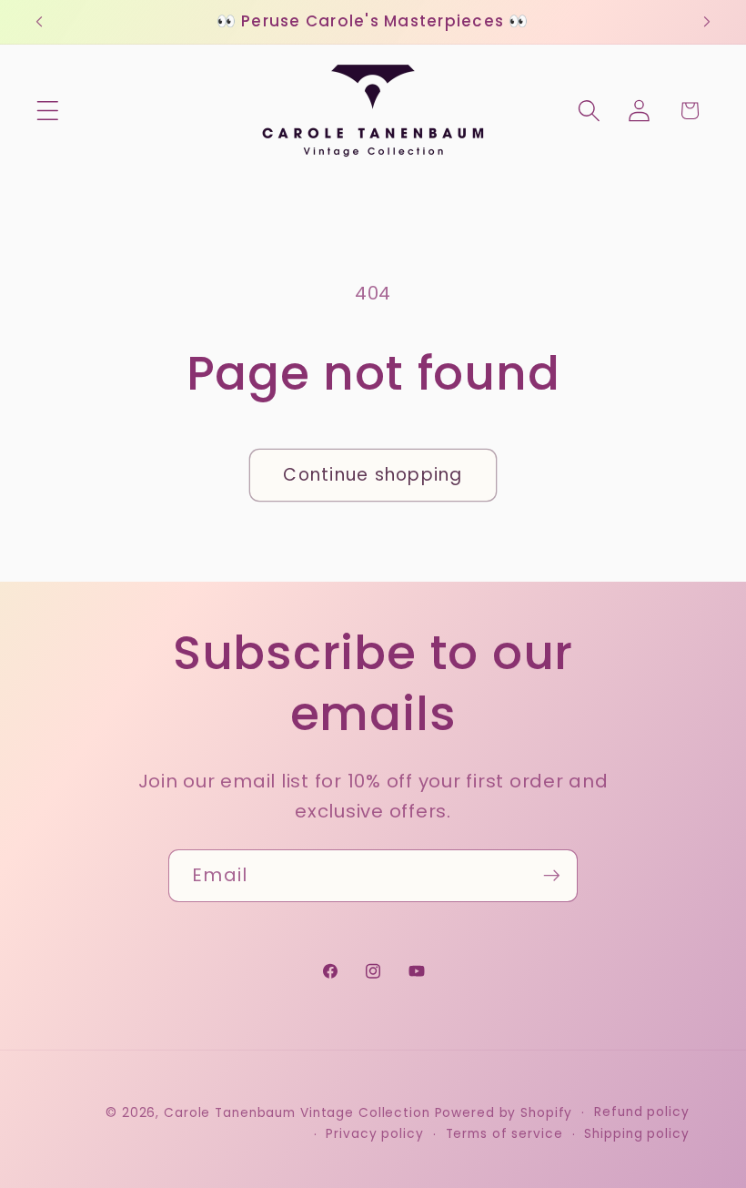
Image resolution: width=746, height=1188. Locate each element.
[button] (48, 111)
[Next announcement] (707, 22)
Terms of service (504, 1133)
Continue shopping (372, 474)
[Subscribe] (552, 875)
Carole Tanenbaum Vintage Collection (297, 1113)
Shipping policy (636, 1133)
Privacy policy (374, 1133)
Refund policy (641, 1112)
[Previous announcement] (39, 22)
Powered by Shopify (504, 1113)
